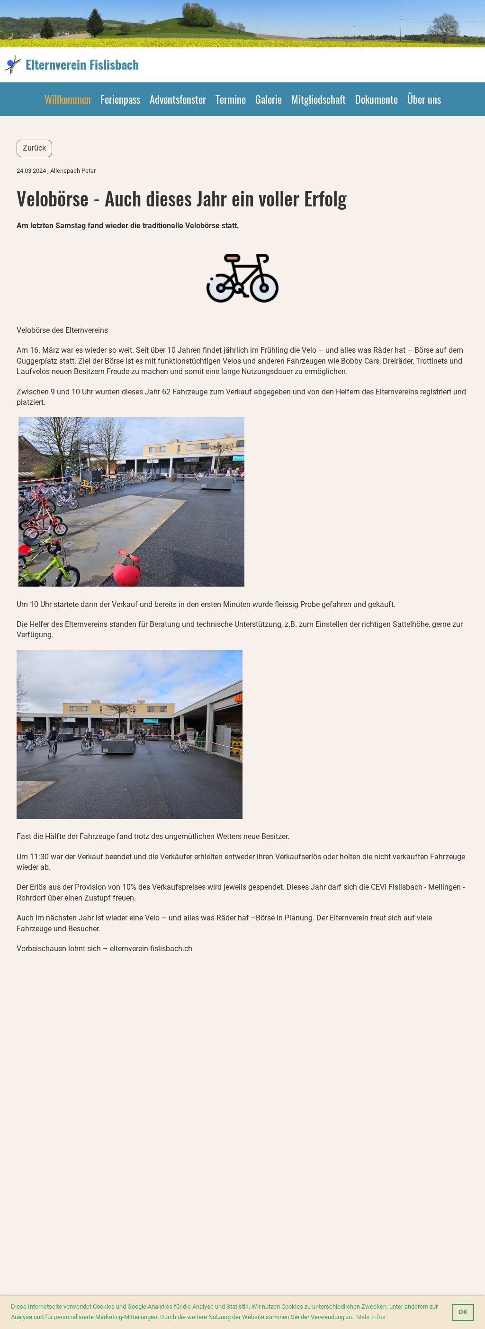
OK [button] (462, 1312)
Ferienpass (120, 99)
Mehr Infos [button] (371, 1316)
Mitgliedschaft (318, 99)
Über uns (424, 99)
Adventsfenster (178, 99)
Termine (231, 99)
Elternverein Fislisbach (82, 64)
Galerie (268, 99)
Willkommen (68, 99)
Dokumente (376, 99)
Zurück (34, 147)
